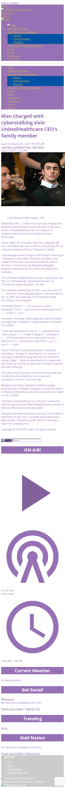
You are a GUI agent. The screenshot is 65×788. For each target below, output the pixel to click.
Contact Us (13, 59)
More (4, 728)
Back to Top (33, 709)
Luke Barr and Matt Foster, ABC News (22, 147)
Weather (18, 42)
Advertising (13, 56)
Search (11, 107)
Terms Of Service (17, 772)
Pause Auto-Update (12, 709)
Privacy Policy (14, 769)
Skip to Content (10, 3)
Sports (17, 35)
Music (10, 52)
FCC (9, 762)
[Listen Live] (32, 491)
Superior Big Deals (18, 28)
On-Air (11, 49)
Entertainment (21, 39)
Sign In (11, 104)
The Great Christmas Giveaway (24, 46)
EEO (9, 766)
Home (10, 67)
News (34, 32)
